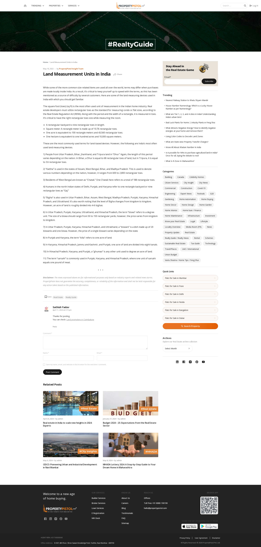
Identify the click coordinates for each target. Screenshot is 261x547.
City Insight (189, 182)
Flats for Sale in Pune (174, 286)
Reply (55, 326)
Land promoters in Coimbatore (80, 319)
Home (45, 62)
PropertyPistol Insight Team (71, 68)
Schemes (209, 238)
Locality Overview (172, 227)
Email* (167, 77)
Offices (147, 498)
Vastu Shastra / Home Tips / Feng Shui (182, 260)
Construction (186, 188)
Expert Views (186, 193)
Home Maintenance (173, 215)
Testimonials (127, 513)
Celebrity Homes (196, 177)
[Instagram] (56, 518)
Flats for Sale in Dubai (174, 318)
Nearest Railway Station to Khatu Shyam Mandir (187, 100)
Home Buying (207, 199)
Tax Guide (195, 243)
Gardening (169, 199)
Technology (210, 243)
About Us (126, 498)
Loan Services (98, 508)
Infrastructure (194, 215)
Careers (125, 503)
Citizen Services (171, 182)
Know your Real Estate (175, 221)
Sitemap (125, 523)
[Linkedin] (51, 518)
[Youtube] (66, 518)
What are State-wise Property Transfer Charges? (187, 141)
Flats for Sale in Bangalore (176, 310)
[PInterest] (61, 518)
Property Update (172, 232)
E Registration (98, 513)
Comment (47, 333)
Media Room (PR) (193, 227)
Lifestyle (204, 221)
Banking (168, 177)
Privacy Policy (185, 538)
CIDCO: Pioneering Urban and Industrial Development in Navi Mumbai (70, 466)
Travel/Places (171, 249)
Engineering (170, 193)
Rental (197, 238)
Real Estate (58, 297)
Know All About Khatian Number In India (183, 147)
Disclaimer (216, 538)
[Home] (25, 5)
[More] (114, 74)
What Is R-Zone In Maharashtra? (180, 161)
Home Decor (170, 204)
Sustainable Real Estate (175, 243)
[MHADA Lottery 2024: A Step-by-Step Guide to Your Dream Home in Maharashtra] (130, 445)
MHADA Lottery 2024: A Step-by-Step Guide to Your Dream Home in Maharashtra (129, 466)
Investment (210, 215)
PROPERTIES (54, 5)
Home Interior (171, 210)
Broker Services (98, 503)
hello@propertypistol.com (155, 508)
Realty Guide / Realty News (177, 238)
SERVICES (72, 5)
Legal (192, 221)
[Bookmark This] (48, 296)
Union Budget (171, 254)
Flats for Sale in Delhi (174, 294)
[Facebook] (46, 518)
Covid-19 (201, 188)
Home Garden (205, 204)
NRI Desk (96, 518)
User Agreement (201, 538)
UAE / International (190, 249)
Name (46, 353)
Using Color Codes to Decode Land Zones (184, 136)
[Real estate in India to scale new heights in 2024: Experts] (70, 403)
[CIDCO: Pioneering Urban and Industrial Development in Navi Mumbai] (70, 445)
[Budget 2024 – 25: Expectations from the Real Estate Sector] (130, 403)
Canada (180, 177)
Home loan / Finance (192, 210)
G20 (212, 193)
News (209, 227)
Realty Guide (71, 297)
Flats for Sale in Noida (174, 302)
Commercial (170, 188)
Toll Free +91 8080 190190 (156, 503)
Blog (124, 508)
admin (60, 419)
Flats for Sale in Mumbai (175, 278)
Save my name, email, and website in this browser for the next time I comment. (76, 364)
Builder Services (98, 498)
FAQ (123, 518)
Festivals (201, 193)
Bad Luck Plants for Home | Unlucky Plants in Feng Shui (190, 122)
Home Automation (187, 199)
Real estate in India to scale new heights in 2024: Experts (67, 424)
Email (99, 353)
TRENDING (36, 5)
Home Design (188, 204)
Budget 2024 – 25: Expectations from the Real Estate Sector (129, 424)
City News (203, 182)
